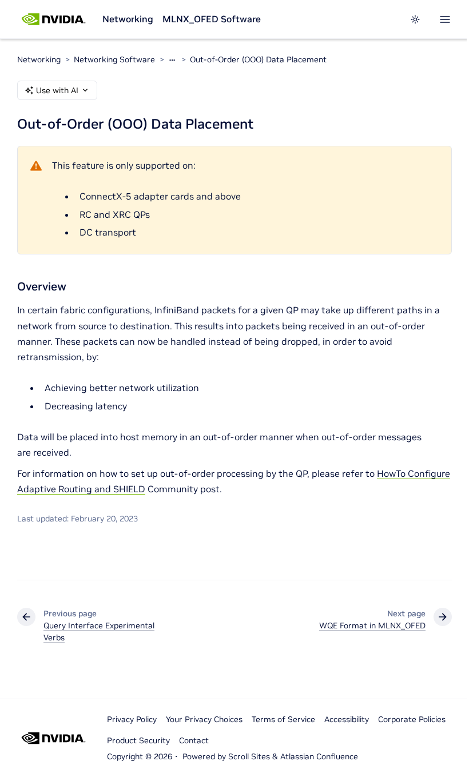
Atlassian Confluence (319, 756)
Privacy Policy (132, 719)
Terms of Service (283, 719)
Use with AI (57, 90)
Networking (127, 19)
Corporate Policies (412, 719)
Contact (194, 740)
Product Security (138, 740)
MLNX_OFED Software (211, 19)
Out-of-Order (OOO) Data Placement (258, 59)
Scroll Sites (249, 756)
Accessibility (346, 719)
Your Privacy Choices (204, 719)
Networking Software (114, 59)
